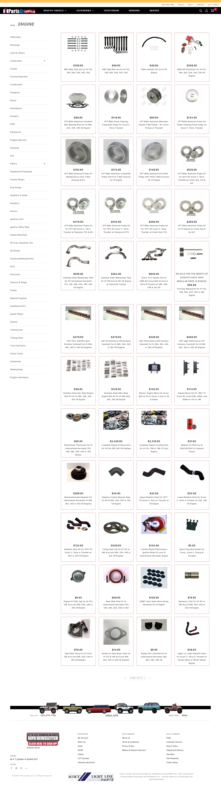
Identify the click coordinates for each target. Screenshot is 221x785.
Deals (181, 5)
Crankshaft (16, 84)
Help (190, 5)
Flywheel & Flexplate (21, 171)
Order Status (172, 762)
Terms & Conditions (130, 742)
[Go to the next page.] (150, 678)
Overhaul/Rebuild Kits (22, 258)
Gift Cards (213, 5)
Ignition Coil (16, 219)
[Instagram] (21, 768)
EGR (12, 124)
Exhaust (14, 148)
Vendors (134, 10)
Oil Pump (15, 250)
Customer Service (174, 742)
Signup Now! (33, 747)
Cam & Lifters (17, 53)
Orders (200, 5)
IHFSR (80, 750)
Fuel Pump (15, 187)
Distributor (16, 108)
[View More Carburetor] (44, 61)
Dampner (15, 92)
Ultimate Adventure (86, 762)
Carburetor (16, 61)
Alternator (15, 37)
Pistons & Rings (18, 282)
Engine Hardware (19, 377)
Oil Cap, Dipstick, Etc (21, 242)
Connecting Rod (18, 76)
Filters (13, 163)
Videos (81, 754)
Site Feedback (172, 758)
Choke (13, 68)
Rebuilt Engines (18, 298)
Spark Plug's (17, 314)
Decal (13, 100)
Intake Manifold (18, 235)
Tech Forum (111, 10)
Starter (14, 322)
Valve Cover (16, 353)
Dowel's (14, 116)
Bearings (15, 45)
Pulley (13, 290)
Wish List (82, 742)
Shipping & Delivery (175, 750)
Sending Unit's (18, 306)
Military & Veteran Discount (134, 750)
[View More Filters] (44, 163)
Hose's (14, 211)
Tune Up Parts (17, 345)
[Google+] (26, 768)
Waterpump (16, 369)
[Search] (201, 10)
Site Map (170, 754)
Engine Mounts (18, 140)
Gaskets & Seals (18, 195)
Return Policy (172, 746)
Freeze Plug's (17, 179)
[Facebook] (11, 768)
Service (154, 10)
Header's (15, 203)
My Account (83, 738)
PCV (12, 266)
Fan (12, 155)
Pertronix (15, 274)
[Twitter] (16, 768)
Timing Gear (16, 337)
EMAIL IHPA (112, 715)
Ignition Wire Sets (19, 227)
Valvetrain (15, 361)
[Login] (206, 10)
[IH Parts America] (19, 10)
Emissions (15, 132)
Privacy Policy (128, 746)
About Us (126, 738)
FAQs (184, 715)
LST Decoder (83, 758)
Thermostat (16, 330)
